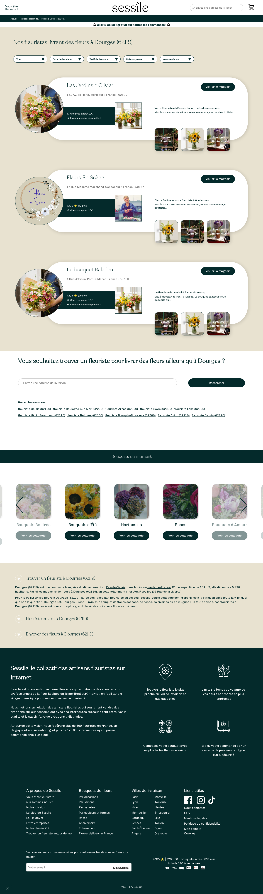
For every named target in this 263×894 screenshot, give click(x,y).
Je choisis (41, 875)
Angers (136, 833)
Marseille (161, 797)
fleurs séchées (127, 602)
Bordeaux (138, 818)
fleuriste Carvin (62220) (208, 415)
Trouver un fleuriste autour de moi (49, 833)
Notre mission (35, 807)
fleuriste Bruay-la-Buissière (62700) (130, 415)
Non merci (16, 875)
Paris (135, 797)
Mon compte (192, 828)
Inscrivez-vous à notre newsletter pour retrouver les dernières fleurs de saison (77, 854)
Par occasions (88, 797)
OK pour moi (66, 875)
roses (148, 602)
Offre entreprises (37, 823)
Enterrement (87, 828)
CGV (187, 813)
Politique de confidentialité (202, 823)
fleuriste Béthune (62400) (85, 415)
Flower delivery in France (96, 833)
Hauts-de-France (159, 587)
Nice (135, 807)
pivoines (163, 602)
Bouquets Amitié (229, 524)
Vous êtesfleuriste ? (11, 8)
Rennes (136, 823)
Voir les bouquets (33, 535)
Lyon (135, 802)
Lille (157, 818)
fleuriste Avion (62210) (174, 415)
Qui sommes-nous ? (39, 802)
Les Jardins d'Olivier (90, 85)
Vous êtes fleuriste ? (40, 797)
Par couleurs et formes (94, 812)
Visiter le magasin (218, 86)
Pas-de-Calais (115, 587)
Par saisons (86, 802)
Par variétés (87, 807)
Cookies (189, 833)
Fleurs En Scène (85, 177)
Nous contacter (194, 808)
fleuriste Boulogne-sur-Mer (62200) (78, 409)
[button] (7, 888)
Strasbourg (162, 812)
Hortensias (82, 524)
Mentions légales (195, 818)
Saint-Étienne (141, 828)
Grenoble (161, 833)
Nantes (159, 807)
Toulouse (161, 802)
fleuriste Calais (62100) (34, 409)
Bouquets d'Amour (180, 524)
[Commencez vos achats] (252, 8)
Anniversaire (87, 823)
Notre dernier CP (37, 828)
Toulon (159, 823)
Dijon (158, 828)
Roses (131, 524)
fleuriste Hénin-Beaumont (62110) (41, 415)
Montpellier (139, 812)
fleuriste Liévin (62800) (156, 409)
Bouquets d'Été (33, 524)
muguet (183, 602)
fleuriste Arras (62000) (121, 409)
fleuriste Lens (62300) (189, 409)
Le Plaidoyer (34, 818)
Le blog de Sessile (38, 812)
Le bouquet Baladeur (91, 269)
